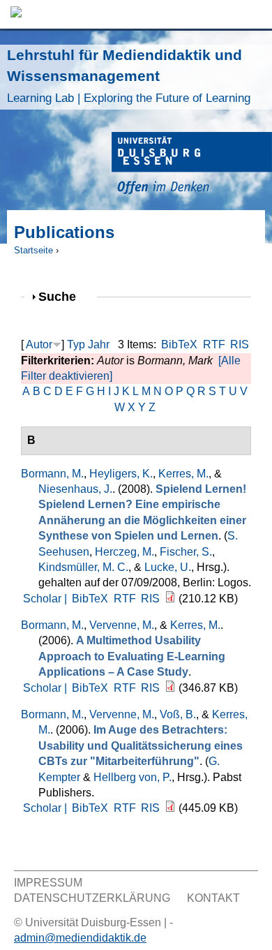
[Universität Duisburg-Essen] (192, 165)
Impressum (48, 883)
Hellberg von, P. (132, 777)
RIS (239, 344)
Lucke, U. (167, 567)
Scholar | (46, 598)
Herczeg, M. (124, 552)
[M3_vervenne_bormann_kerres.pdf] (170, 688)
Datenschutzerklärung (92, 898)
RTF (214, 344)
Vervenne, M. (121, 625)
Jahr (98, 344)
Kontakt (213, 898)
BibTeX (179, 344)
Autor (39, 344)
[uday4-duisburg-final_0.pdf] (170, 808)
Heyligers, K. (121, 474)
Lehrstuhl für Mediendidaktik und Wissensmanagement (128, 76)
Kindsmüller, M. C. (83, 567)
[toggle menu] (255, 14)
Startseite (33, 250)
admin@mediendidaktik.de (80, 938)
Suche (63, 296)
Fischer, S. (186, 552)
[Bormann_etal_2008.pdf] (170, 598)
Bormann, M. (52, 474)
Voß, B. (178, 714)
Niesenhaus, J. (75, 489)
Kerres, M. (183, 474)
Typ (76, 344)
